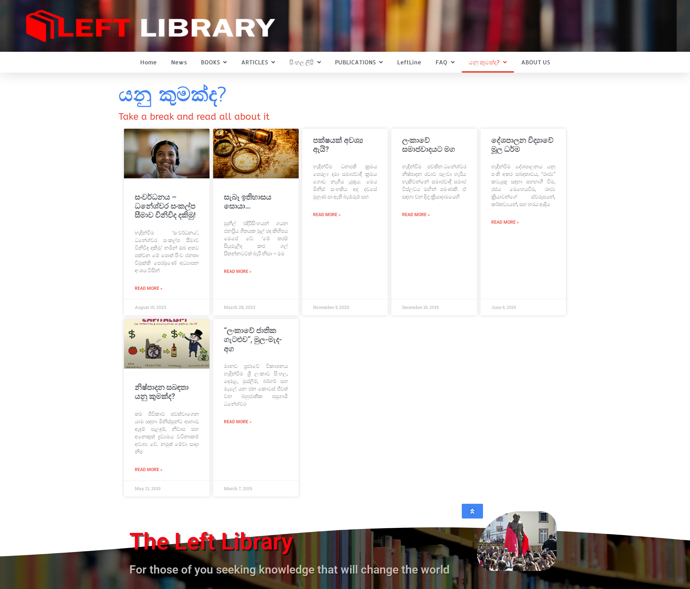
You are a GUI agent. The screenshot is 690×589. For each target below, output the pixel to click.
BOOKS (210, 62)
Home (148, 62)
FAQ (441, 62)
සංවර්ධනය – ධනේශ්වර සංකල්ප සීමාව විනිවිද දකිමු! (165, 206)
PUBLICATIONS (355, 62)
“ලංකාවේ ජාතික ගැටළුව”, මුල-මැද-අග (253, 339)
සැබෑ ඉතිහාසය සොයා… (247, 201)
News (179, 62)
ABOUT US (535, 62)
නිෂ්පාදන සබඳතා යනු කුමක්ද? (162, 392)
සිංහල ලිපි (301, 62)
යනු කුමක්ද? (484, 62)
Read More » (148, 288)
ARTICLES (254, 62)
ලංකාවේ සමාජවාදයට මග (428, 145)
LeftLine (409, 62)
